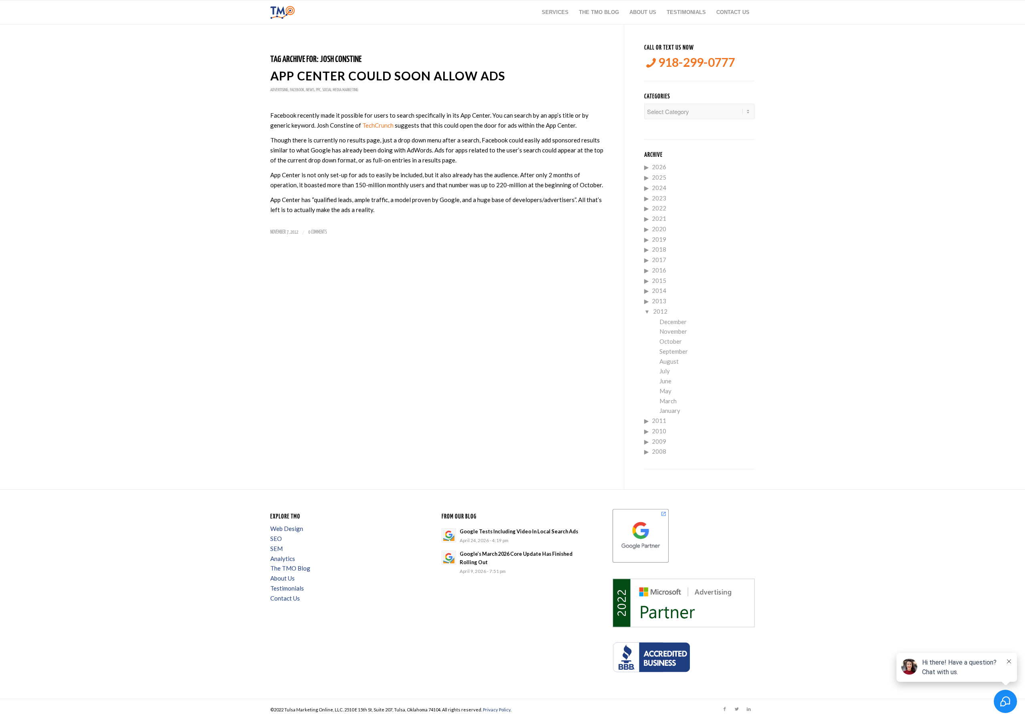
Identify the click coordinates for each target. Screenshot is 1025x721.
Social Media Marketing (340, 90)
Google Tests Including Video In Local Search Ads (519, 531)
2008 (659, 451)
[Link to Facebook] (725, 709)
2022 (659, 208)
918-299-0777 (695, 62)
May (665, 391)
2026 (659, 166)
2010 (659, 431)
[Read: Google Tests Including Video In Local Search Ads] (449, 535)
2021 (659, 218)
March (668, 401)
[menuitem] (555, 12)
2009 (659, 441)
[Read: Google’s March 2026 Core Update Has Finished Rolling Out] (449, 558)
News (310, 90)
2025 (659, 177)
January (669, 410)
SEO (276, 538)
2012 (660, 311)
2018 (659, 249)
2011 (659, 420)
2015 (659, 280)
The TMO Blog (290, 568)
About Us (282, 578)
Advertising (279, 90)
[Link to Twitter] (737, 709)
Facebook (297, 90)
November (673, 331)
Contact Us (285, 598)
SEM (276, 548)
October (670, 341)
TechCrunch (378, 125)
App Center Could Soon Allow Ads (387, 75)
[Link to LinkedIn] (749, 709)
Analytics (282, 558)
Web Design (286, 528)
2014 (659, 290)
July (664, 371)
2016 (659, 270)
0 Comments (317, 232)
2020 (659, 228)
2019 (659, 239)
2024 (659, 187)
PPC (318, 90)
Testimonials (287, 588)
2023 (659, 198)
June (665, 381)
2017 (659, 259)
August (669, 361)
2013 (659, 300)
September (673, 351)
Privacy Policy (496, 709)
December (673, 321)
